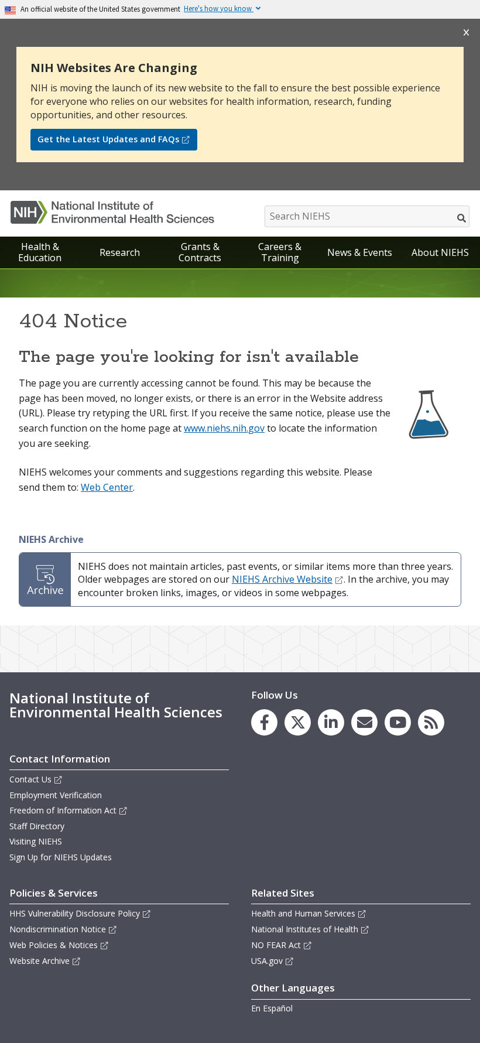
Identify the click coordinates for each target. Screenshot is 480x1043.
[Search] (462, 218)
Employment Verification (55, 795)
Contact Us (30, 779)
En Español (272, 1008)
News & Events (359, 252)
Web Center (107, 487)
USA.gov (267, 960)
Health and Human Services (303, 913)
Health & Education (39, 252)
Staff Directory (36, 826)
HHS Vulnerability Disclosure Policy (74, 913)
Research (120, 252)
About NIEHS (440, 252)
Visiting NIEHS (35, 841)
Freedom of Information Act (62, 810)
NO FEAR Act (276, 944)
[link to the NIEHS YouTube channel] (398, 722)
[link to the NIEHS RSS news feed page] (431, 722)
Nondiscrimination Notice (57, 929)
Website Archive (39, 960)
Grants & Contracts (200, 252)
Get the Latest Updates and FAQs (108, 139)
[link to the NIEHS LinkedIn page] (331, 722)
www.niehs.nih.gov (224, 428)
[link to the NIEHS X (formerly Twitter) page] (297, 722)
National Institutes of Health (304, 929)
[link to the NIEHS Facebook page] (264, 722)
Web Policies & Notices (53, 944)
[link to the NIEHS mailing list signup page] (364, 722)
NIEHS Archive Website (282, 579)
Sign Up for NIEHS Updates (60, 857)
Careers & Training (279, 252)
